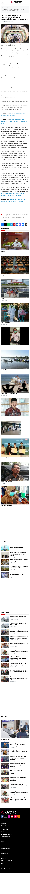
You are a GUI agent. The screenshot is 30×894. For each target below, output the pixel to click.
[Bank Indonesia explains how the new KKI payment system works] (5, 645)
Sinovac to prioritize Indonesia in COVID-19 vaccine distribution (13, 457)
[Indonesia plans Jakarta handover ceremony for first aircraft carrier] (5, 652)
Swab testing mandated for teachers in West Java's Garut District (14, 480)
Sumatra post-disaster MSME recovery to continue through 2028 (18, 574)
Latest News (4, 542)
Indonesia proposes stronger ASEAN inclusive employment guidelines (18, 765)
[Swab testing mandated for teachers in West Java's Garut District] (15, 471)
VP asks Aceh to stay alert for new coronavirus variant (14, 250)
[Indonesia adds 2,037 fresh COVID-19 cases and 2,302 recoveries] (15, 312)
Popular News (5, 612)
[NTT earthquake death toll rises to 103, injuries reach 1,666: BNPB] (5, 672)
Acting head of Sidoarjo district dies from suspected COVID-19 (12, 416)
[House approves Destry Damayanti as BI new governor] (5, 561)
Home (5, 8)
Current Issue (4, 829)
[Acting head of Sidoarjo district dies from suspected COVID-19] (15, 406)
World (2, 831)
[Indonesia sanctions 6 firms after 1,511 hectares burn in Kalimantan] (5, 638)
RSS (2, 863)
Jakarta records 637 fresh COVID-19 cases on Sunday (14, 298)
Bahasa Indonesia (5, 848)
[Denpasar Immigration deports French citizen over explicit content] (5, 554)
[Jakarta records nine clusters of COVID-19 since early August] (15, 264)
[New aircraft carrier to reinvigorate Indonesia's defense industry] (5, 679)
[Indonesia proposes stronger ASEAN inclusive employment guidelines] (5, 765)
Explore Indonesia (6, 836)
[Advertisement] (15, 525)
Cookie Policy (4, 856)
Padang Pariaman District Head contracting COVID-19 (13, 345)
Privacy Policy (4, 853)
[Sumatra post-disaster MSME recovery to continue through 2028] (5, 575)
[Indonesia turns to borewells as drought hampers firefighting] (5, 800)
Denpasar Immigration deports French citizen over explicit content (18, 554)
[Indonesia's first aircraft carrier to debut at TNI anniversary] (5, 625)
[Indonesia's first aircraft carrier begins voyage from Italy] (5, 665)
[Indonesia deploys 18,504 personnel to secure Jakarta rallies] (5, 632)
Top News (4, 716)
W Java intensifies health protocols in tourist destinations (13, 369)
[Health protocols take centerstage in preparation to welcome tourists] (15, 383)
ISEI (5, 214)
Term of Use (4, 851)
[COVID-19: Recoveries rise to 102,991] (11, 428)
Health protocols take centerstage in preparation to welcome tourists (11, 392)
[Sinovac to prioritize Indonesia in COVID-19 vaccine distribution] (15, 447)
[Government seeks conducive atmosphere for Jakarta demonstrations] (5, 779)
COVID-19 (4, 220)
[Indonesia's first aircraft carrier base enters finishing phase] (5, 618)
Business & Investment (14, 8)
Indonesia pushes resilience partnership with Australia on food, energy (17, 744)
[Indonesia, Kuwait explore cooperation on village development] (15, 729)
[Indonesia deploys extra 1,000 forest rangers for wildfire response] (5, 758)
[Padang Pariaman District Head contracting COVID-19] (15, 336)
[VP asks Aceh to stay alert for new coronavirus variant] (15, 241)
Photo (2, 841)
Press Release (5, 844)
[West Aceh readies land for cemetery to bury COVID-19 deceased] (15, 495)
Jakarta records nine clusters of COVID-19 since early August (14, 274)
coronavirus (5, 217)
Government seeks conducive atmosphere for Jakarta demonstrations (18, 779)
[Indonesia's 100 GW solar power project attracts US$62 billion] (5, 658)
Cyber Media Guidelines (7, 860)
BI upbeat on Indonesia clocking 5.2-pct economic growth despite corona (14, 121)
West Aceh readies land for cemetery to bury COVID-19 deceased (13, 504)
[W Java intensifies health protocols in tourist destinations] (15, 359)
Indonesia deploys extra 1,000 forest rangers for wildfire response (18, 758)
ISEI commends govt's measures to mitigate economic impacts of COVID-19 (13, 10)
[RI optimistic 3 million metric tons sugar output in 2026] (5, 568)
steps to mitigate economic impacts (17, 214)
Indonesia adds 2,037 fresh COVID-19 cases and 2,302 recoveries (14, 321)
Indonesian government (17, 217)
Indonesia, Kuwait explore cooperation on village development (15, 738)
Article (3, 839)
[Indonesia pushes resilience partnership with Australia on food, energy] (5, 745)
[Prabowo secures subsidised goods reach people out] (5, 548)
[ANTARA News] (16, 2)
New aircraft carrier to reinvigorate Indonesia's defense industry (19, 678)
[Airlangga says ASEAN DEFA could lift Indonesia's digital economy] (5, 752)
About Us (3, 858)
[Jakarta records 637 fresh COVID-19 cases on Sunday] (15, 288)
